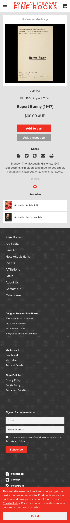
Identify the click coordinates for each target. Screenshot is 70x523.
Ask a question (34, 138)
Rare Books (14, 237)
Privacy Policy (13, 380)
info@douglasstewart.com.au (21, 333)
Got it (35, 516)
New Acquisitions (18, 257)
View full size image (36, 19)
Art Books (12, 244)
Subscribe (16, 449)
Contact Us (13, 289)
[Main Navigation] (5, 5)
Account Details (14, 365)
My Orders (11, 360)
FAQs (9, 276)
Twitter (15, 480)
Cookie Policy (13, 385)
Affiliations (13, 269)
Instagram (17, 485)
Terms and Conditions (18, 390)
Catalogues (13, 295)
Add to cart (34, 128)
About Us (12, 282)
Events (10, 263)
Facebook (17, 474)
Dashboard (12, 355)
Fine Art (11, 250)
